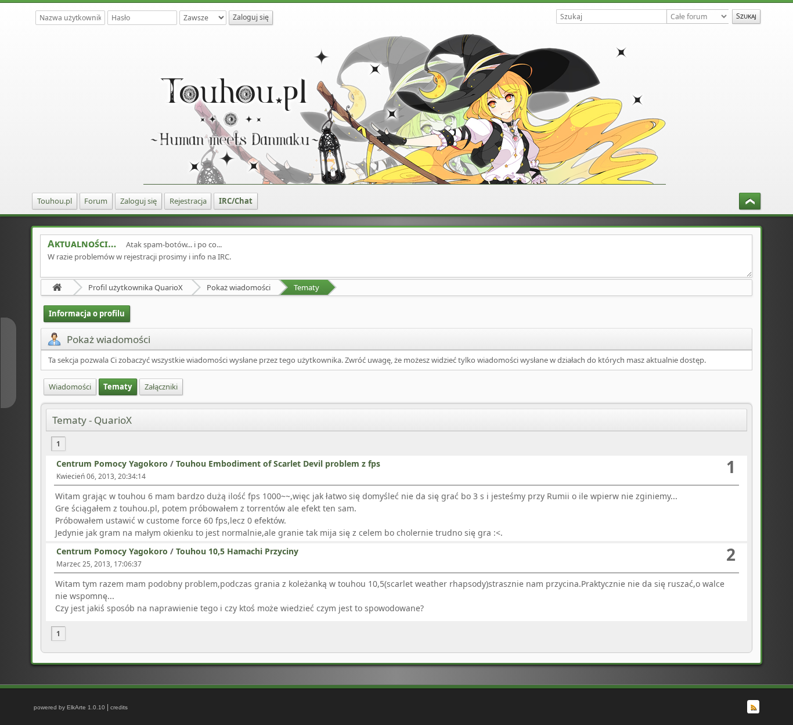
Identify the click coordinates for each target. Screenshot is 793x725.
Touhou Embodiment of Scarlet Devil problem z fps (278, 463)
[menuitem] (54, 201)
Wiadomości (70, 386)
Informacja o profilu (87, 313)
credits (119, 707)
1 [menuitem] (58, 444)
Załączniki (161, 386)
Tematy (306, 287)
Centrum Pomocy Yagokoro (112, 463)
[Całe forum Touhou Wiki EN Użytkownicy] (699, 16)
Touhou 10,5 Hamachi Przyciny (237, 551)
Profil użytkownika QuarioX (135, 287)
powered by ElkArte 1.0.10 (69, 707)
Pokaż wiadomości (239, 287)
